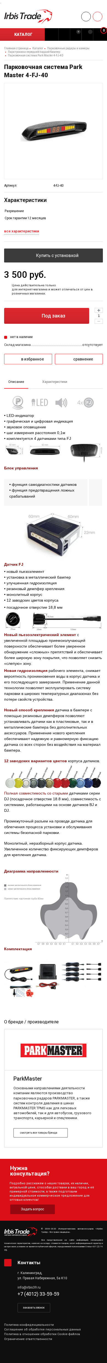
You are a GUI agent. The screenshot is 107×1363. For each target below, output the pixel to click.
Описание (16, 382)
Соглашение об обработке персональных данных (42, 1329)
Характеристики (54, 382)
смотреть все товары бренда (39, 1132)
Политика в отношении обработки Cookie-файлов (42, 1334)
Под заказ (53, 316)
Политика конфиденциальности (29, 1325)
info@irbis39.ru (29, 1287)
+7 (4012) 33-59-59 (38, 1294)
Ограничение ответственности (28, 1339)
